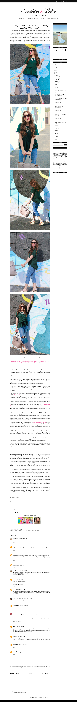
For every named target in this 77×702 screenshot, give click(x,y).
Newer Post (15, 673)
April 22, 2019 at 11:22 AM (19, 546)
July (55, 84)
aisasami (14, 636)
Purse (26, 362)
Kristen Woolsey (15, 570)
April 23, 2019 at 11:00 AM (20, 651)
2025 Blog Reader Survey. (38, 525)
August (56, 82)
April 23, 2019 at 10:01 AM (22, 644)
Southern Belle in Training (36, 697)
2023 (55, 69)
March (56, 125)
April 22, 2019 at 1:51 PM (28, 564)
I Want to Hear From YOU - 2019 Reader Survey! (60, 92)
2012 (55, 139)
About (12, 1)
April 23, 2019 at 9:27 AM (20, 636)
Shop (18, 1)
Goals (24, 530)
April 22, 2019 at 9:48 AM (22, 538)
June (55, 85)
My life (27, 530)
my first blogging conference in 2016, (39, 422)
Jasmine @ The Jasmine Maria (18, 598)
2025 (55, 66)
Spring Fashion (36, 530)
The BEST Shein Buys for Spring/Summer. (59, 107)
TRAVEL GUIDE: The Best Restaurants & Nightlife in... (60, 112)
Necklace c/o (36, 362)
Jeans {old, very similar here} (39, 361)
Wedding (47, 1)
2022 (55, 70)
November (56, 78)
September (56, 81)
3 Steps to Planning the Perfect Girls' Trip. (60, 123)
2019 (55, 75)
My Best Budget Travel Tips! (59, 108)
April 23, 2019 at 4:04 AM (19, 626)
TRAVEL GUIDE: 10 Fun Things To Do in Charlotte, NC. (60, 95)
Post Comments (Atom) (21, 678)
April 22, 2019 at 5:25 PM (20, 589)
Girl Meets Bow (15, 538)
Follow (60, 53)
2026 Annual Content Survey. (29, 525)
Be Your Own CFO (34, 425)
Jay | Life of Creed (16, 605)
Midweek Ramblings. (58, 96)
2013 (55, 138)
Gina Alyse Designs (22, 692)
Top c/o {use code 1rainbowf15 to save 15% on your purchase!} (22, 361)
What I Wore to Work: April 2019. (60, 90)
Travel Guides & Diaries (29, 1)
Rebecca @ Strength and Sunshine (18, 564)
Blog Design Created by (38, 700)
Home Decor (40, 1)
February (56, 126)
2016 (55, 133)
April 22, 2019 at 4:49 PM (19, 579)
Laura (14, 546)
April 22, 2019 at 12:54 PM (22, 553)
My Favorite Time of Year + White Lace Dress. (60, 115)
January (56, 128)
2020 (55, 73)
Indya (14, 626)
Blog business (16, 530)
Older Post (45, 673)
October (56, 79)
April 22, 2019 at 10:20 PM (23, 605)
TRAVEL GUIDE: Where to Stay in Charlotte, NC (60, 104)
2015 (55, 134)
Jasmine (14, 651)
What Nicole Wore (17, 394)
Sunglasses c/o (30, 362)
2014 (55, 136)
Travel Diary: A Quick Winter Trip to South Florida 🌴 (22, 525)
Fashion (20, 530)
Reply (14, 542)
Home (30, 673)
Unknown (14, 589)
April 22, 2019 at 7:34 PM (28, 598)
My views (31, 530)
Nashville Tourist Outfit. (58, 116)
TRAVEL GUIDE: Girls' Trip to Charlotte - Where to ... (59, 120)
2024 (55, 67)
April (56, 88)
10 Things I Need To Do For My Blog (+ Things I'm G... (61, 99)
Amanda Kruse (15, 644)
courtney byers (15, 553)
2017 (55, 131)
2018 (55, 130)
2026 (55, 64)
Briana (14, 579)
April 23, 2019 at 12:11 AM (23, 613)
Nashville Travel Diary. (58, 100)
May (55, 87)
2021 (55, 72)
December (56, 76)
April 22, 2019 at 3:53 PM (23, 570)
